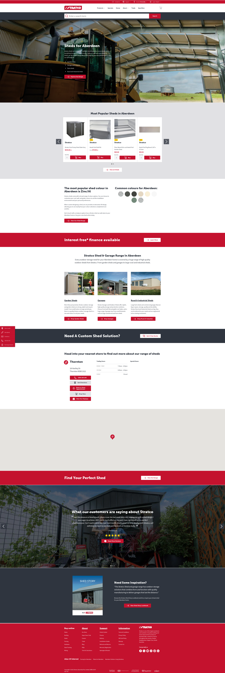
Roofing (66, 635)
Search (155, 16)
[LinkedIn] (158, 651)
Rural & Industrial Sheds (142, 300)
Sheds (66, 638)
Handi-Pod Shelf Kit (95, 147)
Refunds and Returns (105, 644)
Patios (66, 632)
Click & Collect (103, 632)
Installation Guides (105, 641)
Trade (83, 641)
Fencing (66, 641)
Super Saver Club (86, 635)
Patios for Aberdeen (98, 659)
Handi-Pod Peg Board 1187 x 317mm (147, 148)
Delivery (102, 638)
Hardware (66, 644)
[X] (144, 651)
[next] (166, 141)
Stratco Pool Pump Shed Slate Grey (75, 147)
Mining (66, 650)
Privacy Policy (122, 635)
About (85, 628)
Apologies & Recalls (105, 650)
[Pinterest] (154, 651)
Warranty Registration (105, 647)
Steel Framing (68, 647)
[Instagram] (151, 651)
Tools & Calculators (87, 650)
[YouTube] (147, 651)
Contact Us (121, 644)
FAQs (83, 647)
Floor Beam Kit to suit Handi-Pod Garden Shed (124, 148)
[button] (112, 437)
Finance (102, 635)
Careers (84, 638)
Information (124, 628)
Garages (101, 300)
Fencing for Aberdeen (85, 659)
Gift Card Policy (122, 638)
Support (103, 628)
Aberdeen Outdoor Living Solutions (114, 659)
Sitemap (121, 641)
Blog (83, 644)
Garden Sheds (70, 300)
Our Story (84, 632)
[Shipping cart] (160, 8)
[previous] (58, 141)
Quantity (67, 154)
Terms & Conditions (124, 632)
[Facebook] (140, 651)
